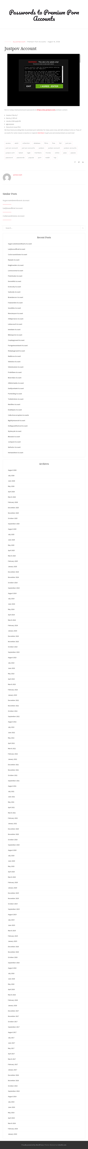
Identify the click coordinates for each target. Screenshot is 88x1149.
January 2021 (12, 823)
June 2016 (11, 1107)
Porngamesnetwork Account (18, 345)
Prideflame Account (15, 372)
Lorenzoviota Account (15, 271)
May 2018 (11, 984)
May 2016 (11, 1113)
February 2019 (13, 936)
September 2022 (13, 716)
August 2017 (12, 1032)
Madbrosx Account (14, 356)
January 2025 (12, 566)
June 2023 (11, 668)
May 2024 (11, 609)
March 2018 (12, 995)
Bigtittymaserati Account (16, 420)
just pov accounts (28, 148)
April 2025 (11, 550)
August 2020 (12, 850)
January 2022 (12, 759)
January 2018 (12, 1005)
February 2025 (13, 561)
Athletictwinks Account (16, 383)
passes (73, 153)
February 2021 (13, 818)
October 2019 (12, 904)
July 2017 (11, 1038)
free (53, 143)
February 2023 (13, 690)
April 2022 (11, 743)
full (60, 143)
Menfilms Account (14, 404)
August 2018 (12, 968)
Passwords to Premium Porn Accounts (44, 15)
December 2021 (13, 765)
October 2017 (12, 1022)
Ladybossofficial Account (13, 208)
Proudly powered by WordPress (33, 1145)
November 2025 (13, 513)
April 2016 (11, 1118)
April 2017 (11, 1054)
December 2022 (13, 700)
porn (39, 157)
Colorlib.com (62, 1145)
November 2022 (13, 706)
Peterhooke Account (15, 276)
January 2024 (12, 631)
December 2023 (13, 636)
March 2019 (12, 931)
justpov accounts (70, 148)
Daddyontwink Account (16, 388)
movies (48, 153)
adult (16, 143)
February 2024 (13, 625)
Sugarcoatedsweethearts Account (16, 200)
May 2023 (11, 674)
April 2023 (11, 679)
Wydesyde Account (14, 431)
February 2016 (13, 1129)
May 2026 (11, 486)
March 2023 (12, 684)
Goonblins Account (14, 308)
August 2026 (12, 470)
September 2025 (13, 524)
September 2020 (13, 845)
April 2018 (11, 989)
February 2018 (13, 1000)
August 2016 (12, 1096)
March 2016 (12, 1123)
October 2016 (12, 1086)
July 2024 (11, 599)
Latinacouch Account (15, 324)
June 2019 (11, 925)
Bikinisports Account (15, 335)
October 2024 (12, 583)
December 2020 (13, 829)
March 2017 (12, 1059)
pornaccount (20, 42)
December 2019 (13, 893)
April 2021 (11, 807)
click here (41, 133)
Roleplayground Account (16, 351)
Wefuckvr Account (14, 447)
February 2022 (13, 754)
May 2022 (11, 738)
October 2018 (12, 957)
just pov (68, 143)
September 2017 (13, 1027)
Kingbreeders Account (15, 265)
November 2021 (13, 770)
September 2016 (13, 1091)
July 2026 (11, 475)
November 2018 (13, 952)
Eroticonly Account (14, 287)
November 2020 (13, 834)
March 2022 (12, 748)
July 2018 (11, 973)
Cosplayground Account (16, 340)
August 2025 (12, 529)
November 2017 (13, 1016)
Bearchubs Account (14, 378)
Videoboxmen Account (15, 367)
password (9, 157)
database (37, 143)
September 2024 (13, 588)
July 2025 (11, 534)
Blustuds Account (14, 437)
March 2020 (12, 877)
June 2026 (11, 481)
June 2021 (11, 797)
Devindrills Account (14, 281)
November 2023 (13, 641)
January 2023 (12, 695)
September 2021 (13, 781)
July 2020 (11, 856)
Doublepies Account (15, 410)
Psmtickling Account (15, 394)
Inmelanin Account (14, 329)
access (8, 143)
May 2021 (11, 802)
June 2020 (11, 861)
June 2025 (11, 540)
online (57, 153)
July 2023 (11, 663)
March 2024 (12, 620)
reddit (47, 157)
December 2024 (13, 572)
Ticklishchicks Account (15, 399)
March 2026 (12, 497)
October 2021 (12, 775)
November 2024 (13, 577)
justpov (41, 148)
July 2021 (11, 791)
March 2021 (12, 813)
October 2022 (12, 711)
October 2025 (12, 518)
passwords (21, 157)
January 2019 (12, 941)
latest (21, 153)
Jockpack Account (14, 442)
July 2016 (11, 1102)
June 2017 (11, 1043)
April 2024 (11, 615)
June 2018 (11, 979)
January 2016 (12, 1134)
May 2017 (11, 1048)
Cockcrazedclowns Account (13, 216)
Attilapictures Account (15, 319)
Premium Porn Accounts (36, 42)
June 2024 (11, 604)
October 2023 (12, 647)
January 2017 (12, 1070)
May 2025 (11, 545)
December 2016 (13, 1075)
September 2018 (13, 963)
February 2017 (13, 1064)
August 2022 (12, 722)
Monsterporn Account (15, 313)
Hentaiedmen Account (15, 453)
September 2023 (13, 652)
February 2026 (13, 502)
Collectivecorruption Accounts (18, 415)
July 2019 (11, 920)
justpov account (54, 148)
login (28, 153)
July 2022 (11, 727)
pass (65, 153)
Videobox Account (14, 362)
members (38, 153)
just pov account (12, 148)
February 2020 (13, 882)
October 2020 (12, 840)
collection (26, 143)
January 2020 (12, 888)
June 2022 (11, 732)
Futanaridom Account (15, 303)
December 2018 (13, 947)
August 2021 (12, 786)
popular (31, 157)
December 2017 (13, 1011)
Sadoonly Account (14, 292)
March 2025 (12, 556)
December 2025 (13, 508)
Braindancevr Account (15, 297)
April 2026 (11, 492)
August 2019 (12, 914)
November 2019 (13, 898)
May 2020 (11, 866)
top (55, 157)
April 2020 (11, 872)
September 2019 (13, 909)
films (46, 143)
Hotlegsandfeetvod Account (18, 426)
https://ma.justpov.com (46, 110)
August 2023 (12, 657)
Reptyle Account (13, 260)
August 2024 (12, 593)
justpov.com (10, 153)
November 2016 (13, 1080)
